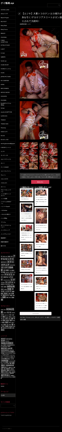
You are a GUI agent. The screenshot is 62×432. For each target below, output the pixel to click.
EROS (4, 345)
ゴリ (2, 315)
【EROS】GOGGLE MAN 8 (25, 269)
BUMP (3, 341)
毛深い (6, 293)
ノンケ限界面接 (7, 360)
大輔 (9, 318)
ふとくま (12, 350)
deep (2, 345)
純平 (14, 326)
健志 (7, 317)
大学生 (5, 289)
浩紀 (10, 324)
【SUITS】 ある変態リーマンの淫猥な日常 (26, 254)
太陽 (12, 318)
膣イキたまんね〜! (5, 373)
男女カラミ (6, 295)
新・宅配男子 (7, 369)
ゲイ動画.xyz (7, 3)
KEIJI (5, 309)
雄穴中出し (5, 375)
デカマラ (8, 274)
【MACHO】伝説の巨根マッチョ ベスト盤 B (41, 245)
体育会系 (11, 286)
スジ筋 (3, 272)
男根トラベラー (11, 370)
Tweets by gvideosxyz (6, 415)
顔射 (13, 297)
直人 (3, 326)
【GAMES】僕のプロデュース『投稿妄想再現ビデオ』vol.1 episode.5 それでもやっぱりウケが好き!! (26, 236)
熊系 (10, 293)
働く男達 (12, 363)
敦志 (6, 322)
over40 (10, 348)
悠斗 (11, 320)
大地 (6, 318)
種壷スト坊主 (4, 372)
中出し (12, 284)
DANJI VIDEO (7, 343)
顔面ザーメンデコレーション (6, 377)
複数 (4, 297)
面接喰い (12, 375)
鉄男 (13, 328)
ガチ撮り (3, 353)
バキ (10, 315)
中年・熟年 (3, 286)
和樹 (14, 317)
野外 (7, 297)
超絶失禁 (12, 373)
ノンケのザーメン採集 (8, 356)
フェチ (2, 282)
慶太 (3, 322)
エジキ (29, 24)
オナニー (4, 262)
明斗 (10, 322)
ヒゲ (13, 279)
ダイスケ (6, 315)
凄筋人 (3, 365)
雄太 (2, 330)
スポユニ (7, 272)
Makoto (5, 312)
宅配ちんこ (4, 367)
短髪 (11, 295)
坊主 (2, 289)
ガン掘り (6, 270)
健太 (4, 317)
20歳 (4, 256)
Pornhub (2, 386)
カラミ (10, 261)
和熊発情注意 (10, 365)
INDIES (9, 346)
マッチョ (9, 282)
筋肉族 (10, 372)
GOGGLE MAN (4, 346)
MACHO (4, 348)
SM (11, 256)
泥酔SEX (12, 368)
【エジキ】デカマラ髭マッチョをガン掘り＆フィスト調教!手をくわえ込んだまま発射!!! (41, 305)
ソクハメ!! (5, 355)
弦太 (7, 320)
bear (6, 256)
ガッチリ (12, 265)
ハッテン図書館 (5, 362)
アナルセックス (8, 257)
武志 (2, 324)
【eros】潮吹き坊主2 (25, 199)
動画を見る (40, 182)
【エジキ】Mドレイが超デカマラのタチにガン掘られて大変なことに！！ (41, 270)
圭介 (4, 318)
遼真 (10, 328)
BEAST (3, 339)
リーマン (7, 284)
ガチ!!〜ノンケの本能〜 (8, 352)
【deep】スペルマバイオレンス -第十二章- (41, 287)
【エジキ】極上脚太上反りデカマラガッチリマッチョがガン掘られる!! (41, 227)
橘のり (13, 322)
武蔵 (4, 324)
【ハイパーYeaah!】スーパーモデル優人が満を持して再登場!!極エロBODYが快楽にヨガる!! (41, 200)
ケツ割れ (12, 270)
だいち (9, 312)
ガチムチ (5, 265)
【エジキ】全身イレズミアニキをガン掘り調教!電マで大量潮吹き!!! (26, 286)
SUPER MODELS (5, 350)
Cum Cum (7, 341)
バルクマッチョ (7, 280)
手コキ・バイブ (7, 290)
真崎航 (6, 326)
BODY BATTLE (9, 339)
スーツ (11, 272)
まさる (13, 312)
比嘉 (7, 324)
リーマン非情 (6, 363)
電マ (10, 297)
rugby (9, 256)
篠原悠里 (11, 326)
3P (1, 256)
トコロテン (54, 317)
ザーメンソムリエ (8, 353)
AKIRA (2, 309)
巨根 (9, 289)
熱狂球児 (3, 370)
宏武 (4, 320)
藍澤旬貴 (5, 328)
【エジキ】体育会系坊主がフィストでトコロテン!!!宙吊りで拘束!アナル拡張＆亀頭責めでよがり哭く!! (26, 217)
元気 (10, 317)
